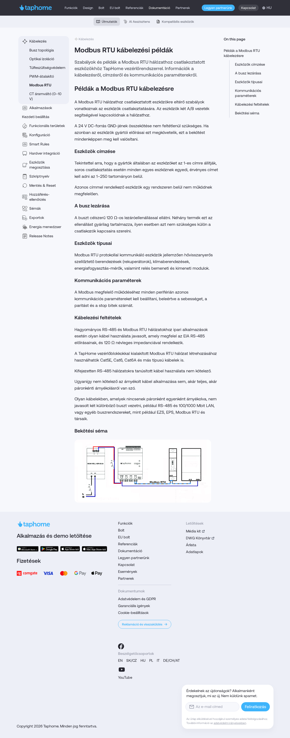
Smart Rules (39, 144)
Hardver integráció (44, 153)
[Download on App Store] (70, 549)
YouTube (125, 677)
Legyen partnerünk (218, 8)
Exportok (36, 217)
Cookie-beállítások (133, 613)
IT (158, 660)
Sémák (35, 208)
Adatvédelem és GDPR (137, 599)
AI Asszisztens (139, 21)
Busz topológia (41, 50)
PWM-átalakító (41, 76)
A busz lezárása (248, 73)
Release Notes (41, 236)
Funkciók (71, 8)
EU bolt (115, 8)
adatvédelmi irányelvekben (230, 723)
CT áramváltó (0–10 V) (45, 96)
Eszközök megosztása (39, 165)
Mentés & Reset (42, 185)
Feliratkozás (255, 706)
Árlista (191, 545)
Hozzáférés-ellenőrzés (39, 197)
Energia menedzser (45, 227)
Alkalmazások (40, 108)
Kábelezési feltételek (252, 104)
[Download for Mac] (94, 549)
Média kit (193, 531)
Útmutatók (109, 21)
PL (151, 660)
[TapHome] (35, 7)
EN (120, 660)
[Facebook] (121, 646)
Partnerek (183, 8)
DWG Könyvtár (198, 538)
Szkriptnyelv (39, 176)
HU (143, 660)
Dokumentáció (159, 8)
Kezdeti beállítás (35, 117)
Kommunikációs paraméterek (248, 93)
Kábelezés (38, 41)
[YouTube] (121, 669)
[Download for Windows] (28, 549)
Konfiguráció (39, 135)
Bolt (101, 8)
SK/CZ (131, 660)
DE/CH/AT (171, 660)
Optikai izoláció (41, 59)
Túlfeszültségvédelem (47, 67)
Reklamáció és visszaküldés (142, 624)
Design (88, 8)
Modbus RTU (40, 85)
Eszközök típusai (248, 82)
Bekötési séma (247, 113)
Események (127, 571)
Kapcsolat (248, 8)
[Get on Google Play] (49, 549)
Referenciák (134, 8)
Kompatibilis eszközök (178, 21)
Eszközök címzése (250, 64)
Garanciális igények (134, 606)
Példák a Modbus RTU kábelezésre (242, 53)
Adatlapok (194, 552)
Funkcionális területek (47, 126)
